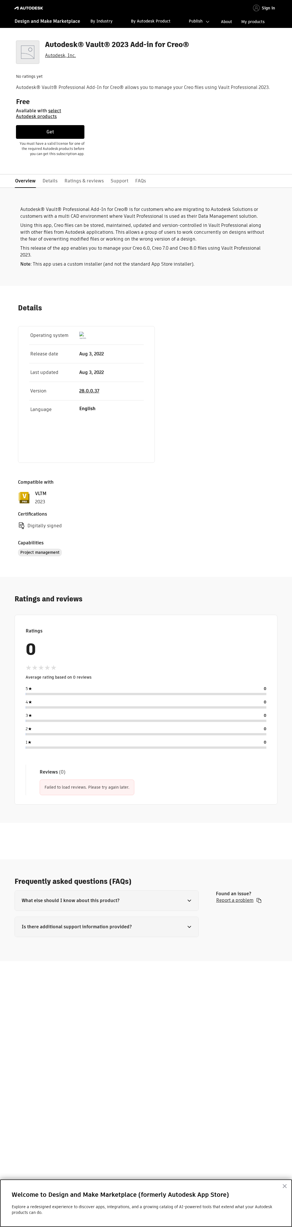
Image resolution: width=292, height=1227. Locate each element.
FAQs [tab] (140, 181)
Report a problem (235, 900)
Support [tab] (119, 181)
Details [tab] (50, 181)
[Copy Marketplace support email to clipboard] (259, 900)
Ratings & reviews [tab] (84, 181)
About (226, 22)
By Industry (101, 21)
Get (50, 132)
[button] (106, 901)
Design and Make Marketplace (47, 21)
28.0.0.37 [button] (89, 391)
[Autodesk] (29, 8)
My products (253, 22)
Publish (195, 21)
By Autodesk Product (151, 21)
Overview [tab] (25, 181)
